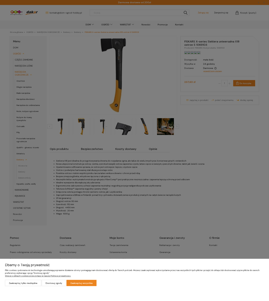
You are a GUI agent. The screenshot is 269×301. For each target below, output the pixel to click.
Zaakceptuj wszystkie (81, 283)
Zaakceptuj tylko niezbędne (23, 283)
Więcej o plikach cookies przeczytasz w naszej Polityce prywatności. (38, 276)
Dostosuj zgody (54, 283)
